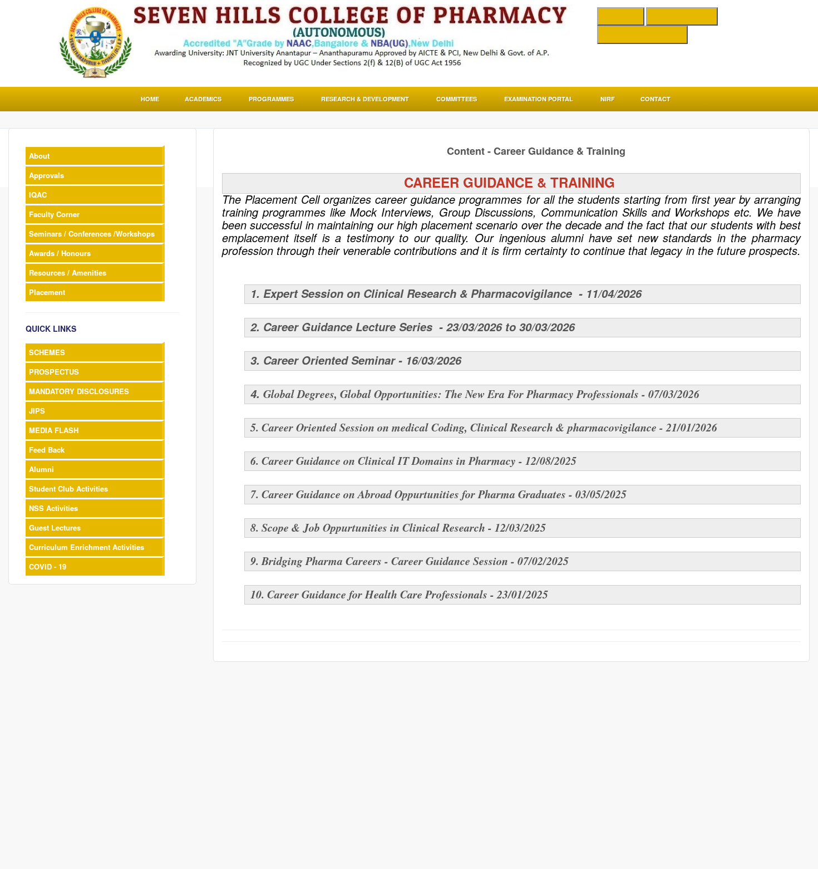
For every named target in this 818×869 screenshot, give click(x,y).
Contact (655, 99)
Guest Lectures (55, 527)
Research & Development (365, 99)
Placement (47, 292)
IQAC (38, 194)
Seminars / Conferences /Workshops (92, 233)
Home (150, 99)
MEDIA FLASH (53, 430)
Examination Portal (538, 99)
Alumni (41, 469)
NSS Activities (53, 508)
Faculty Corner (54, 214)
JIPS (37, 410)
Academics (203, 99)
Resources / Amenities (67, 272)
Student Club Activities (68, 488)
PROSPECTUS (54, 371)
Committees (456, 99)
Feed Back (47, 449)
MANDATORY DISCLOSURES (79, 391)
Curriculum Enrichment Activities (86, 547)
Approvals (46, 175)
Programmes (271, 99)
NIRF (607, 99)
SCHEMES (47, 352)
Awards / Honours (60, 253)
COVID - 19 (47, 566)
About (39, 155)
